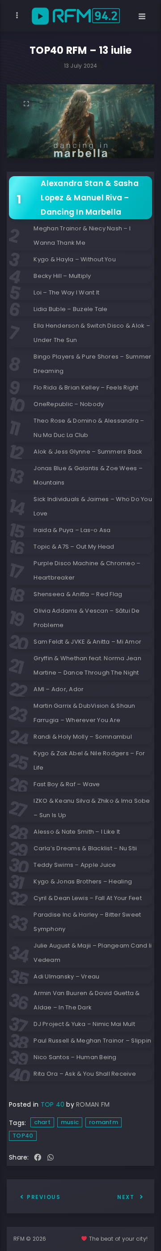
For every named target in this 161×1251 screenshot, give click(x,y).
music (70, 1122)
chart (42, 1122)
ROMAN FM (93, 1104)
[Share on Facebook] (37, 1157)
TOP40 (23, 1135)
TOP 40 (53, 1104)
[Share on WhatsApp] (50, 1157)
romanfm (103, 1122)
